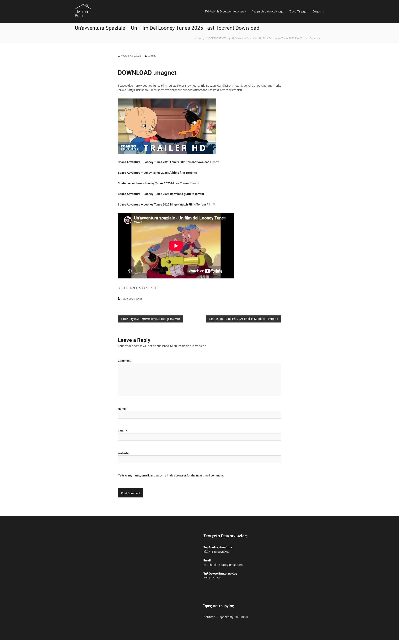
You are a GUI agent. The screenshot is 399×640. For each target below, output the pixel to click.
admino (152, 55)
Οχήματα (318, 11)
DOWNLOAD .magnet (147, 72)
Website (123, 453)
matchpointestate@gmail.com (223, 564)
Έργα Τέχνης (298, 11)
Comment (125, 360)
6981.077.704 (212, 578)
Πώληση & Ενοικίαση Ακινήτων (225, 11)
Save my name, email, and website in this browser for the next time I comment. (172, 475)
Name (123, 408)
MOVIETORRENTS (216, 38)
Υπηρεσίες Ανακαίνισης (267, 11)
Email (122, 431)
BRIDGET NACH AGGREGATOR (138, 288)
